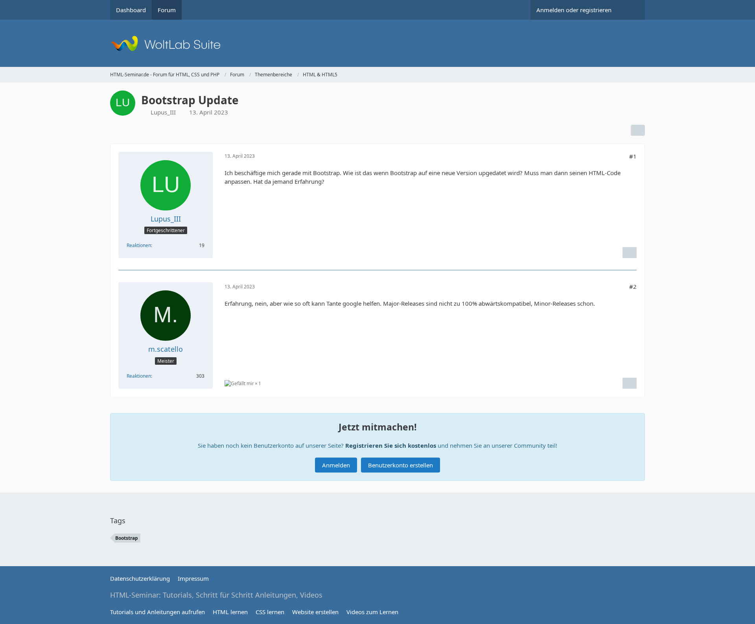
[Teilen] (638, 130)
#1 (633, 156)
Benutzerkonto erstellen (400, 465)
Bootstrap (126, 538)
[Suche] (631, 10)
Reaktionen (139, 245)
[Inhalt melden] (629, 252)
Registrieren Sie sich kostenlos (390, 445)
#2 (633, 286)
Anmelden (336, 465)
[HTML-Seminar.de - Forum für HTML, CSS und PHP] (377, 43)
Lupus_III (163, 112)
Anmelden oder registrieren (573, 10)
